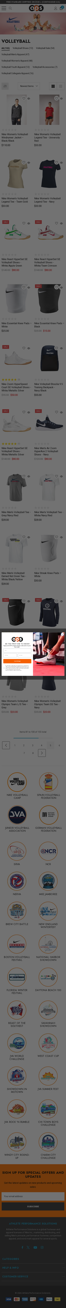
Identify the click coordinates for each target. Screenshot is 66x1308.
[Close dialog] (62, 634)
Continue (17, 661)
